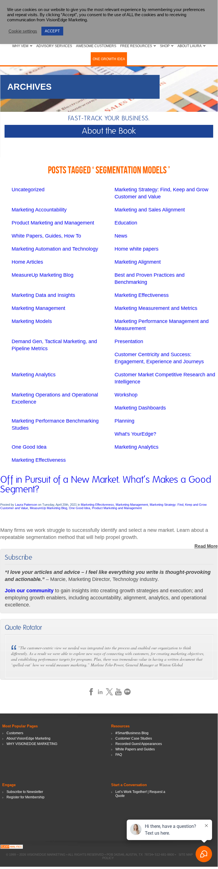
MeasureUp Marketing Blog (42, 275)
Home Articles (27, 262)
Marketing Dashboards (140, 408)
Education (126, 223)
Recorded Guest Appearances (138, 744)
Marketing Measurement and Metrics (156, 308)
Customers (15, 733)
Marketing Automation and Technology (55, 249)
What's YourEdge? (135, 434)
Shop (165, 46)
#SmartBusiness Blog (132, 733)
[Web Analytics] (11, 847)
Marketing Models (32, 321)
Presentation (129, 341)
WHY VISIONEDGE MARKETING (32, 744)
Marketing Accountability (39, 210)
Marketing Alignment (138, 262)
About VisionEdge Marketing (28, 738)
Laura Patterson (26, 504)
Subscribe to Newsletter (25, 792)
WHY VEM (20, 46)
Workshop (126, 395)
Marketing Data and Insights (43, 295)
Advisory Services (54, 46)
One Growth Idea (109, 59)
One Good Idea (29, 447)
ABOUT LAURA (189, 46)
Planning (124, 421)
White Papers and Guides (135, 749)
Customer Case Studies (133, 738)
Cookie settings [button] (23, 31)
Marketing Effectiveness (142, 295)
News (121, 236)
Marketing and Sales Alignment (150, 210)
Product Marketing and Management (53, 223)
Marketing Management (38, 308)
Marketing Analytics (34, 374)
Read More (206, 546)
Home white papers (136, 249)
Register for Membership (26, 797)
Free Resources (136, 46)
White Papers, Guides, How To (46, 236)
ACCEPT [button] (52, 31)
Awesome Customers (96, 46)
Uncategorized (28, 189)
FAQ (118, 755)
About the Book (109, 131)
